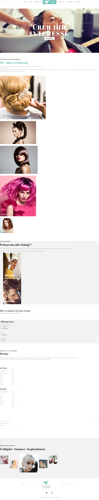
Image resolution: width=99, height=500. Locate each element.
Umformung (4, 231)
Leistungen (69, 1)
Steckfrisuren (5, 142)
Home (25, 1)
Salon (30, 1)
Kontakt (77, 1)
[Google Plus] (3, 1)
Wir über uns (37, 1)
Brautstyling (5, 117)
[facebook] (46, 493)
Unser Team (61, 1)
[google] (52, 493)
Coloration (4, 214)
